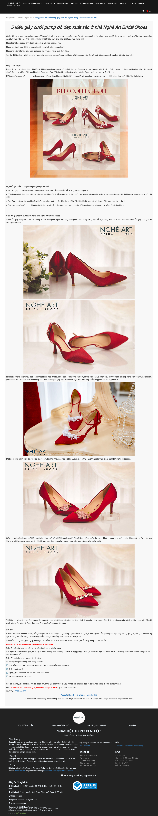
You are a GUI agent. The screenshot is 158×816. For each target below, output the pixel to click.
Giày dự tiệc (88, 3)
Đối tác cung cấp (122, 765)
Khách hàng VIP (121, 763)
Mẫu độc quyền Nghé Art (33, 3)
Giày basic (112, 3)
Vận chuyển (120, 756)
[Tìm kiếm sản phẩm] (143, 11)
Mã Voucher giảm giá (88, 765)
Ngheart (11, 18)
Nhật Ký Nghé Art (25, 18)
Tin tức (131, 3)
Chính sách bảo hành (124, 761)
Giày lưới (122, 3)
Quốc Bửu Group (21, 813)
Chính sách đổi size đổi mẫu (126, 758)
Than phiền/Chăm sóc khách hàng (129, 746)
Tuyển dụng (84, 758)
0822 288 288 (20, 691)
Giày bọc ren (62, 3)
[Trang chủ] (13, 4)
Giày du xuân (101, 3)
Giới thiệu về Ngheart (88, 756)
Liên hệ (141, 3)
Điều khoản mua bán (88, 763)
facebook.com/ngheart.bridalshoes (58, 771)
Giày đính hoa (75, 3)
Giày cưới (50, 3)
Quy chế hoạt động (87, 761)
